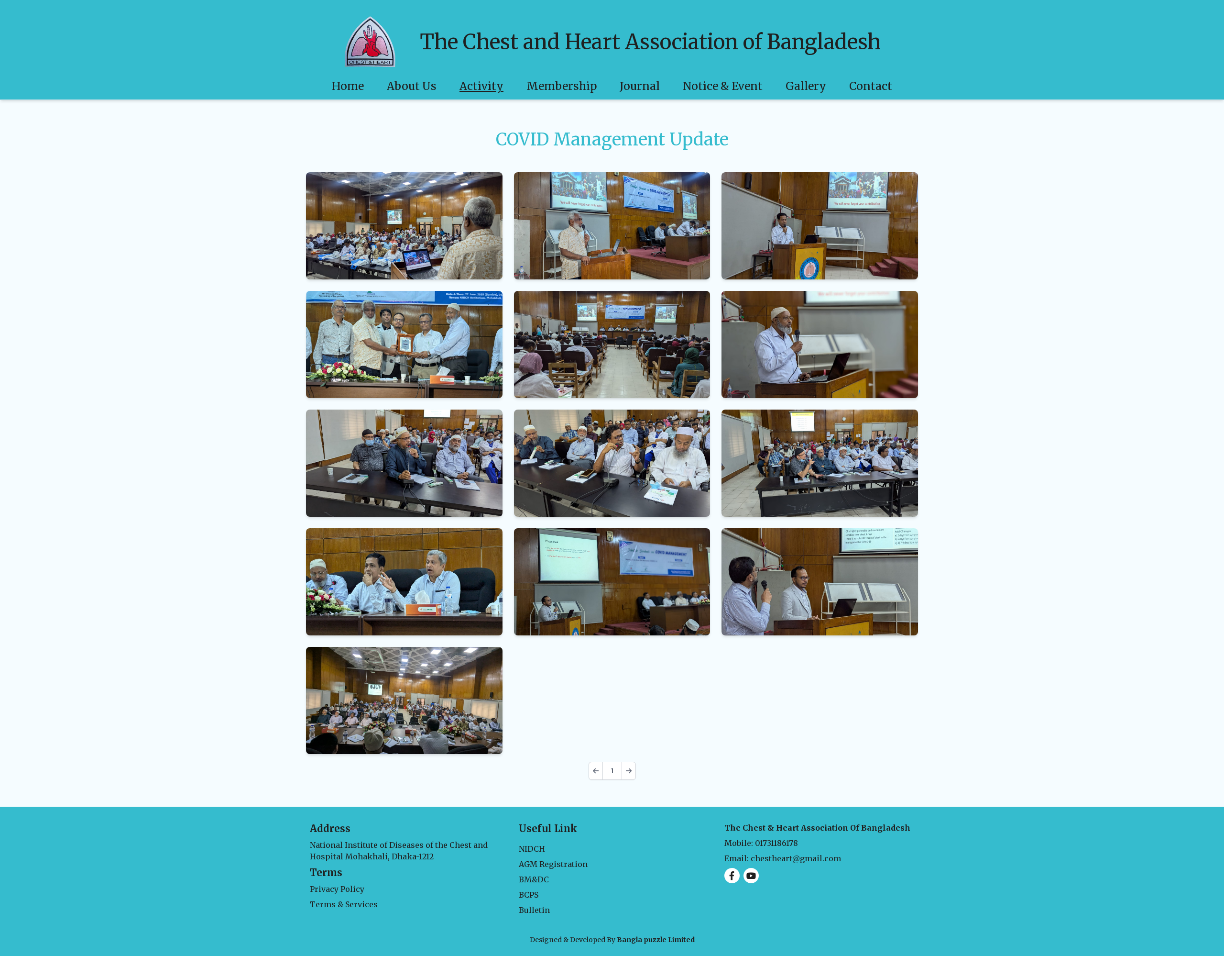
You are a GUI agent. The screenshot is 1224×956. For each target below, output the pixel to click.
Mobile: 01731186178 (761, 843)
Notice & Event (723, 86)
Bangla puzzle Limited (656, 939)
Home (348, 86)
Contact (870, 86)
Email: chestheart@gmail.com (782, 858)
